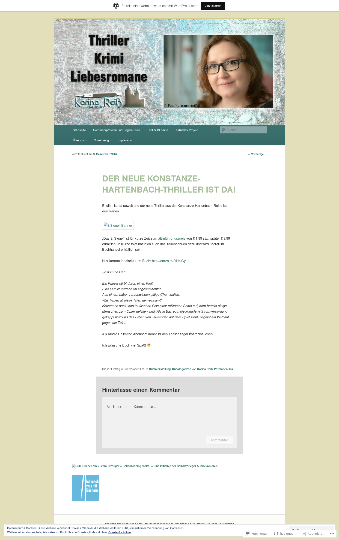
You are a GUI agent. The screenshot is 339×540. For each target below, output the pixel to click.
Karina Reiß (205, 369)
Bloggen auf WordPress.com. (124, 524)
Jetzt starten (213, 5)
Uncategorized (181, 369)
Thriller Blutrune (157, 130)
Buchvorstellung (160, 369)
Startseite (79, 130)
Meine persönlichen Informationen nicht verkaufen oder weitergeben (189, 524)
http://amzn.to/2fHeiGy (169, 260)
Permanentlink (223, 369)
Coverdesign (102, 140)
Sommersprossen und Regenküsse (116, 130)
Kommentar (219, 440)
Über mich (79, 140)
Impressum (125, 140)
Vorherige (256, 154)
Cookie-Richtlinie (119, 532)
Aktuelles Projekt (186, 130)
